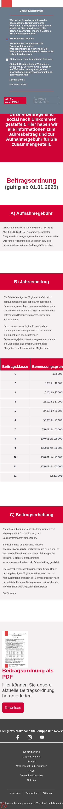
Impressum (15, 793)
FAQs (31, 770)
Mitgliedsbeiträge (31, 756)
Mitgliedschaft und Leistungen (31, 766)
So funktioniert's (31, 752)
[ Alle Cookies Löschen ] (18, 84)
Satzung (31, 780)
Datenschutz (32, 793)
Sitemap (47, 793)
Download (13, 708)
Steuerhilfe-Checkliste (31, 775)
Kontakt (31, 761)
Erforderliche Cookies (22, 38)
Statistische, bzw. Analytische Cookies (31, 59)
